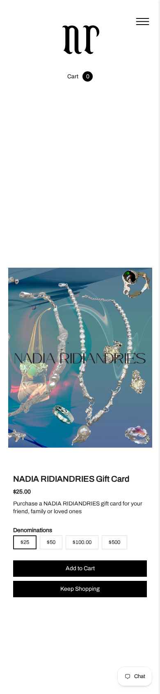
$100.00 (82, 542)
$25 (25, 542)
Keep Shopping (80, 589)
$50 (51, 542)
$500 (114, 542)
